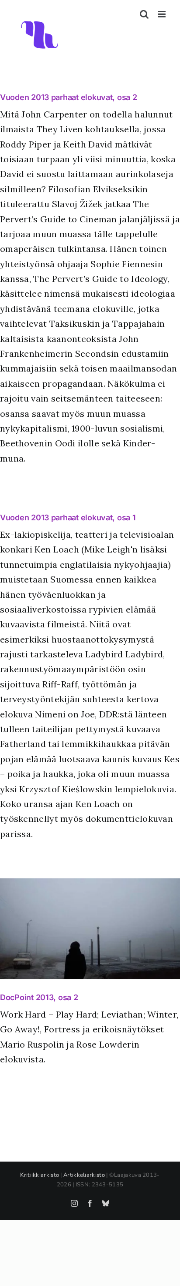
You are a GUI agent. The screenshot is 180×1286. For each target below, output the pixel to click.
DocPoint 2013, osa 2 (39, 997)
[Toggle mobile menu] (162, 14)
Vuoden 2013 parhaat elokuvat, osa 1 (68, 517)
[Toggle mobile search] (144, 14)
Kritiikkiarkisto (39, 1175)
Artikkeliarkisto (84, 1175)
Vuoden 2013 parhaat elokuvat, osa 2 (68, 97)
